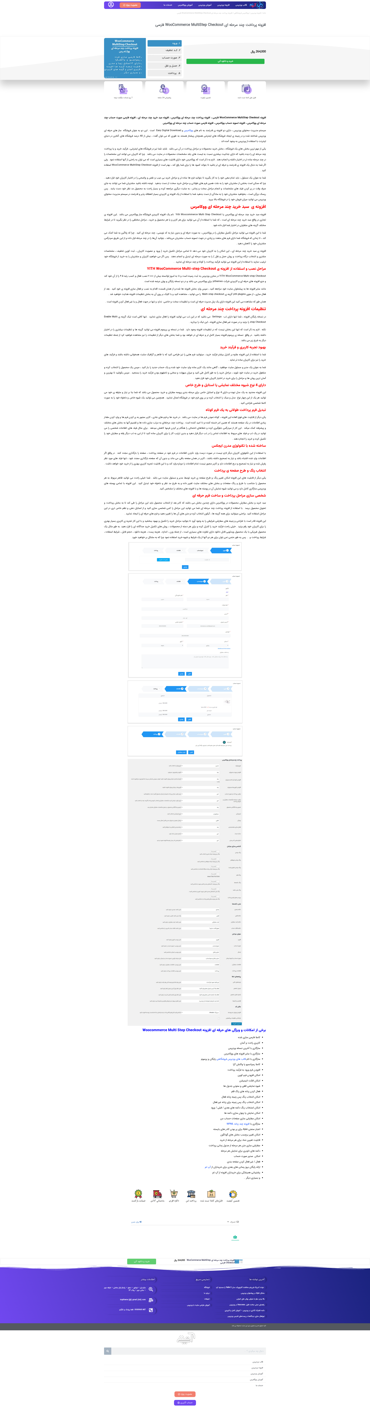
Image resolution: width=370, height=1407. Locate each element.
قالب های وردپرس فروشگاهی (231, 1059)
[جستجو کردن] (107, 1351)
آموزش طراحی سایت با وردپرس (198, 1305)
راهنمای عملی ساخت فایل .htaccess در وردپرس (246, 1304)
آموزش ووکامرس (185, 5)
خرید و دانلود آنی (225, 61)
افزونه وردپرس (223, 5)
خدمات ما (168, 5)
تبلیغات (207, 1299)
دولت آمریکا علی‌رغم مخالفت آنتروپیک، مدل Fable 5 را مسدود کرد (240, 1287)
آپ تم (208, 1167)
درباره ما (207, 1293)
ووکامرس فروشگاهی (241, 13)
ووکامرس (188, 130)
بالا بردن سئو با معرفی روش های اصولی (250, 1299)
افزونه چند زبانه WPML (238, 1124)
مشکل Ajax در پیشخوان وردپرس (252, 1293)
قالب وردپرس (241, 5)
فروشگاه (207, 1287)
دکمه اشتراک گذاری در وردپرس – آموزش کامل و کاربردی (244, 1310)
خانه (264, 13)
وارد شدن (135, 1222)
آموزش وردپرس (204, 5)
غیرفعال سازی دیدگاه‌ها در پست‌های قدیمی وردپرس (245, 1316)
